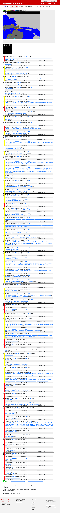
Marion (6, 336)
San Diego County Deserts (23, 390)
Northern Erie (7, 93)
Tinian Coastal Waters (38, 315)
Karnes (14, 369)
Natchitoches (36, 324)
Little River (14, 330)
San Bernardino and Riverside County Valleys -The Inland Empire (18, 263)
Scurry (6, 258)
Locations (9, 10)
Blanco (6, 200)
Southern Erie (19, 93)
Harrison (44, 335)
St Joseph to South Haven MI (22, 295)
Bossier (25, 324)
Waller (41, 379)
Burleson (13, 381)
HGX (26, 378)
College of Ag (3, 503)
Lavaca (35, 128)
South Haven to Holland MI (45, 295)
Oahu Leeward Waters (35, 169)
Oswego (17, 84)
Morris (20, 336)
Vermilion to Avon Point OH (10, 153)
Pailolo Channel (8, 172)
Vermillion (9, 473)
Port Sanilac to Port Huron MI (11, 162)
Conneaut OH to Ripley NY (10, 142)
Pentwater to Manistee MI (10, 295)
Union (8, 325)
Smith (51, 335)
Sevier (22, 330)
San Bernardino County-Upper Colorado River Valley (28, 404)
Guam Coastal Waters (18, 315)
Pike (16, 395)
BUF (32, 82)
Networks (30, 6)
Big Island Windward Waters (14, 169)
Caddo (21, 324)
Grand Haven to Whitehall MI (11, 296)
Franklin (29, 336)
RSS (33, 509)
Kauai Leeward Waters (9, 168)
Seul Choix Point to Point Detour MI (19, 232)
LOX (29, 363)
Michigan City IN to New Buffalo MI (12, 281)
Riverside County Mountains (34, 264)
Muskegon (23, 301)
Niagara (13, 84)
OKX (27, 67)
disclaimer (50, 3)
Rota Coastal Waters (9, 315)
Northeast (7, 78)
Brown (10, 418)
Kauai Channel (18, 168)
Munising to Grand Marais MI (11, 276)
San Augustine (14, 335)
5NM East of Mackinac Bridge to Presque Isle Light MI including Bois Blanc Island (22, 225)
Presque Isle (12, 113)
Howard (17, 258)
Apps (12, 6)
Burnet (6, 128)
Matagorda (15, 379)
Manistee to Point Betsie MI (27, 182)
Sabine (41, 324)
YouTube (33, 507)
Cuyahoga (19, 148)
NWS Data (36, 6)
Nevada (31, 330)
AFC (26, 203)
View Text (15, 56)
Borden (9, 258)
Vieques (14, 79)
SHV (26, 323)
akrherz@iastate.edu (20, 503)
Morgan (16, 418)
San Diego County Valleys (45, 264)
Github (33, 504)
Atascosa (10, 369)
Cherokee (40, 335)
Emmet (16, 113)
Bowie (32, 336)
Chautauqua (13, 93)
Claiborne (16, 325)
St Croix (25, 73)
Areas (16, 6)
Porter (6, 286)
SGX (26, 261)
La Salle (6, 324)
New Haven (17, 68)
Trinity (47, 379)
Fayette (27, 128)
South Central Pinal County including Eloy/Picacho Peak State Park (19, 422)
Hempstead (26, 330)
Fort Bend (22, 381)
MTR (29, 213)
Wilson (23, 369)
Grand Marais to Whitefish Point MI (12, 253)
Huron (6, 124)
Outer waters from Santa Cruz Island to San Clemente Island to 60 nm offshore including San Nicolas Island (27, 373)
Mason (26, 301)
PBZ (26, 344)
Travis (14, 128)
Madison (50, 379)
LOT (31, 284)
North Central (17, 78)
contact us (43, 3)
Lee (21, 128)
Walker (6, 381)
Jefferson (29, 84)
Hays (17, 369)
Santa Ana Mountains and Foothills (20, 264)
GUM (29, 313)
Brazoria (46, 381)
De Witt (6, 369)
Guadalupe (27, 369)
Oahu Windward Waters (25, 169)
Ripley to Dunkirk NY (9, 98)
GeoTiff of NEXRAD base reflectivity (35, 481)
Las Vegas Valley (8, 399)
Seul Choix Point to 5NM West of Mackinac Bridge (15, 241)
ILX (26, 416)
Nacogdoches (28, 335)
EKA (29, 185)
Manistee (20, 113)
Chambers (27, 381)
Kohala (14, 209)
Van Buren (11, 301)
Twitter (33, 502)
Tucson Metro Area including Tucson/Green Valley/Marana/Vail (33, 425)
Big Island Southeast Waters (18, 171)
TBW (27, 56)
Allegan (15, 301)
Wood (6, 335)
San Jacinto (39, 381)
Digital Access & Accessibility (51, 507)
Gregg (47, 335)
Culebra (10, 79)
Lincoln (11, 325)
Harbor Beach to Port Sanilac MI (24, 162)
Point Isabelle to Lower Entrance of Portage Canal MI (16, 270)
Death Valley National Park (10, 404)
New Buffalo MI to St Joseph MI (26, 281)
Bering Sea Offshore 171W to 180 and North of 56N (15, 205)
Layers (4, 10)
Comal (20, 369)
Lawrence (7, 310)
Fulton (6, 436)
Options (17, 10)
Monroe (33, 84)
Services (42, 6)
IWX (29, 279)
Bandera (12, 200)
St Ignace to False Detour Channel (12, 249)
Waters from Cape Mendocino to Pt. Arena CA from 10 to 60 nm (18, 191)
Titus (17, 336)
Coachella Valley (14, 390)
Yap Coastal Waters (9, 355)
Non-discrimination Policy (50, 505)
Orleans (10, 84)
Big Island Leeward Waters (30, 171)
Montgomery (33, 379)
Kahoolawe (18, 209)
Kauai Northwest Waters (27, 168)
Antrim (31, 113)
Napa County (7, 390)
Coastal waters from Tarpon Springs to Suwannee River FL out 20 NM (19, 58)
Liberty (9, 381)
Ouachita (45, 324)
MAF (26, 257)
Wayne (6, 84)
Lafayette (35, 330)
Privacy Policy (48, 506)
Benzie (24, 113)
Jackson (20, 325)
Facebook (34, 499)
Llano (39, 128)
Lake (15, 148)
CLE (31, 136)
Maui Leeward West (31, 209)
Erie (6, 157)
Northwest (22, 78)
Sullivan (9, 441)
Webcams (48, 6)
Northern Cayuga (23, 84)
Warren (13, 478)
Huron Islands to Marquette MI (11, 290)
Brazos (34, 381)
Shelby (23, 335)
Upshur (9, 336)
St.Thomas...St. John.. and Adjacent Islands (14, 73)
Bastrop (17, 128)
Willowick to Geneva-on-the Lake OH (40, 142)
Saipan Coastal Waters (28, 315)
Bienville (49, 324)
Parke (13, 473)
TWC (30, 421)
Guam (6, 319)
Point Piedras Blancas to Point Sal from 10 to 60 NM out (16, 364)
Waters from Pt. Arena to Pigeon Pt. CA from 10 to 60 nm (16, 214)
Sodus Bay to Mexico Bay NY (11, 102)
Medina (19, 200)
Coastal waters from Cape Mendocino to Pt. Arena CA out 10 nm (18, 186)
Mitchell (13, 258)
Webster (29, 324)
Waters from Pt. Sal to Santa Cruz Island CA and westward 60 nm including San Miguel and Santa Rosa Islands (29, 374)
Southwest (35, 78)
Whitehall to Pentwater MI (22, 296)
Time (13, 10)
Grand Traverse (8, 64)
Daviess (10, 395)
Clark (6, 464)
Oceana (6, 301)
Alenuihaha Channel (46, 171)
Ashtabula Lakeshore (9, 148)
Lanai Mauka (24, 209)
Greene (6, 413)
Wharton (31, 381)
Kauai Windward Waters (37, 168)
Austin (38, 379)
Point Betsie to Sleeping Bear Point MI (13, 182)
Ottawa (18, 301)
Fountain (10, 478)
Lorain (8, 157)
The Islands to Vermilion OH (22, 153)
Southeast (11, 78)
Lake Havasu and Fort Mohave (11, 409)
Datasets (21, 6)
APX (32, 62)
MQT (32, 87)
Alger (6, 88)
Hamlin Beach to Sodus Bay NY (24, 102)
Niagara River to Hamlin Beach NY (38, 102)
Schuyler (7, 418)
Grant (19, 324)
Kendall (16, 200)
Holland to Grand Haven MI (34, 295)
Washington (7, 341)
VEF (30, 398)
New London (7, 68)
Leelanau (7, 113)
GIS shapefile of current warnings (18, 481)
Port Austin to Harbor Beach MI (37, 162)
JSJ (26, 72)
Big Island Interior (8, 209)
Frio (9, 200)
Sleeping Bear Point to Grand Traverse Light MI (20, 243)
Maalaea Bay (39, 171)
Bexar (32, 369)
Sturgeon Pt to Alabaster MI (10, 177)
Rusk (36, 335)
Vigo (10, 468)
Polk (43, 381)
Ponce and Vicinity (29, 78)
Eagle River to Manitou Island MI (34, 270)
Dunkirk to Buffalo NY (18, 98)
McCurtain (7, 359)
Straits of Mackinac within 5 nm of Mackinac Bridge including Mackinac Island (21, 237)
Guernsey (7, 345)
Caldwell (24, 128)
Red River (11, 324)
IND (26, 304)
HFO (29, 167)
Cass (26, 336)
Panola (33, 335)
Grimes (29, 379)
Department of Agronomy (5, 504)
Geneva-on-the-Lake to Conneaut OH (24, 142)
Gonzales (32, 128)
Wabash (11, 310)
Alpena (27, 113)
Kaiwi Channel (43, 169)
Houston (10, 379)
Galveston (20, 379)
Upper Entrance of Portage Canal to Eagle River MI (15, 133)
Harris (44, 379)
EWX (30, 127)
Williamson (10, 128)
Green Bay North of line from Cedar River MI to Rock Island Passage (19, 231)
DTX (31, 122)
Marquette (10, 88)
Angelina (20, 335)
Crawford (11, 445)
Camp (23, 336)
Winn (32, 324)
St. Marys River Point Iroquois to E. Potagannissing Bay (16, 219)
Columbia (10, 330)
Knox (6, 305)
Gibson (6, 385)
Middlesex (13, 68)
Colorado (18, 381)
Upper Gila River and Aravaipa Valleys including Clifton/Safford (30, 424)
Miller (38, 330)
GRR (29, 293)
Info (25, 6)
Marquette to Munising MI (22, 276)
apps (55, 3)
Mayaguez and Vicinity (42, 78)
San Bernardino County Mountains (40, 263)
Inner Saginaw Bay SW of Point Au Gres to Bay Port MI (16, 195)
